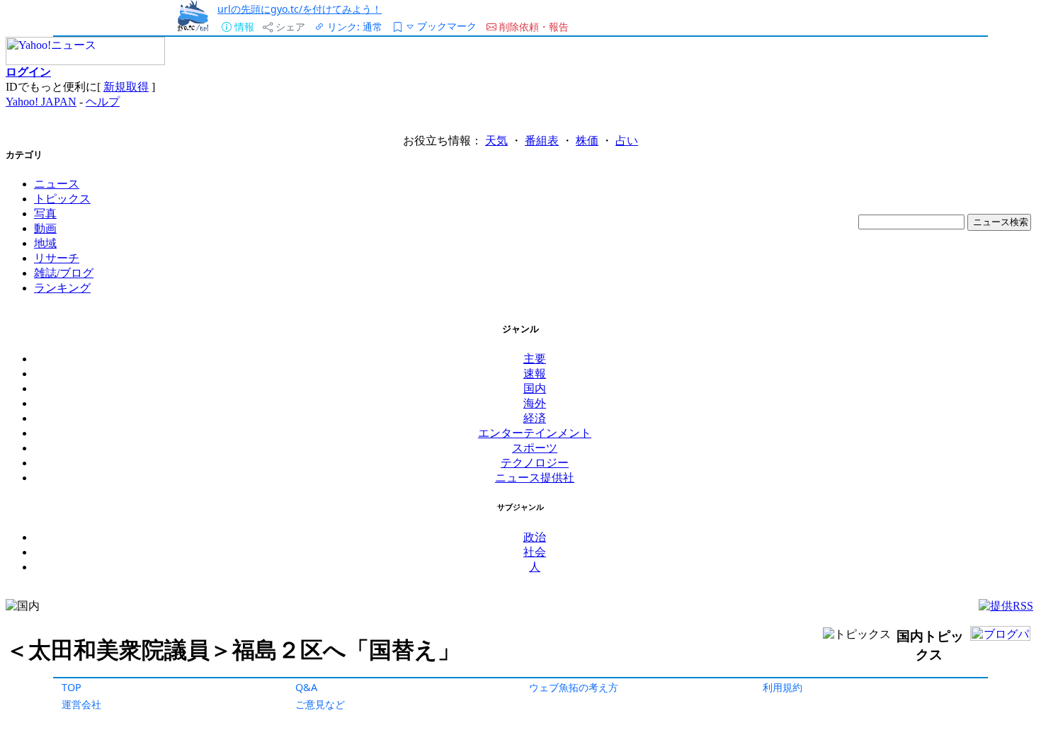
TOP (71, 687)
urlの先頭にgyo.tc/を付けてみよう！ (299, 9)
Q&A (306, 687)
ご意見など (320, 704)
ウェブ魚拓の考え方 (573, 687)
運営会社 (81, 704)
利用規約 (782, 687)
